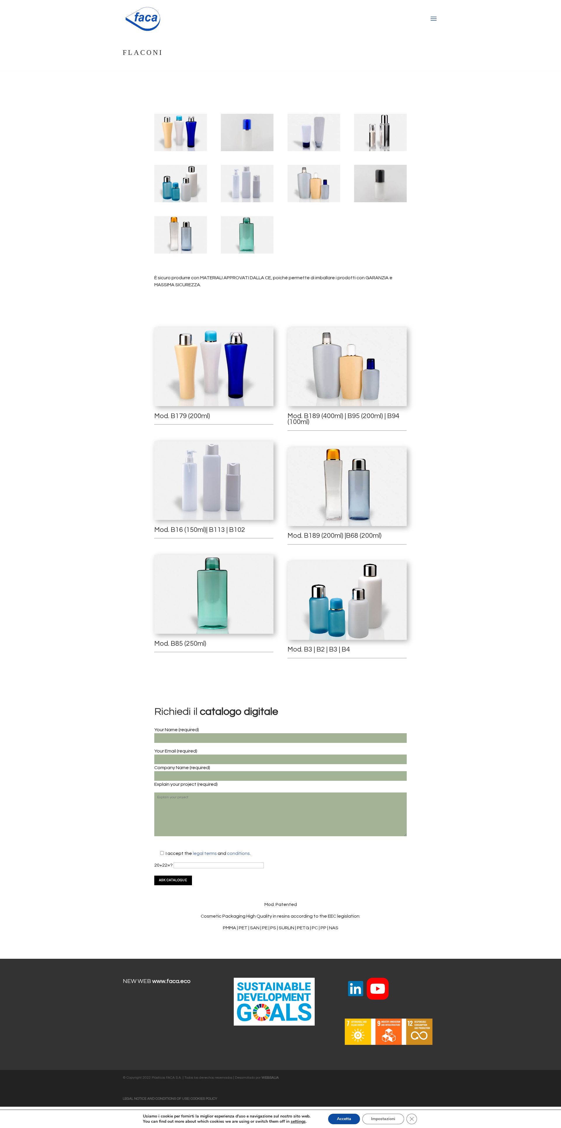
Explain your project (175, 784)
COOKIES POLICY (204, 1099)
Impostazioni (383, 1119)
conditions (238, 853)
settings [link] (298, 1121)
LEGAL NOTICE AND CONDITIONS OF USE (156, 1099)
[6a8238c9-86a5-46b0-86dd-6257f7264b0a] (180, 202)
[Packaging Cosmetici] (180, 151)
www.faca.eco (171, 981)
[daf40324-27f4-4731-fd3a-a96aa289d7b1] (247, 253)
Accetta (344, 1119)
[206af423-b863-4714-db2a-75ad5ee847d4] (314, 202)
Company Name (172, 767)
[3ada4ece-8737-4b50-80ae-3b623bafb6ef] (247, 151)
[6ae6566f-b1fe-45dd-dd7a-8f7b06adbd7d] (247, 202)
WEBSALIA (270, 1078)
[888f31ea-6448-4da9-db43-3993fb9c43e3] (380, 202)
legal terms (205, 853)
